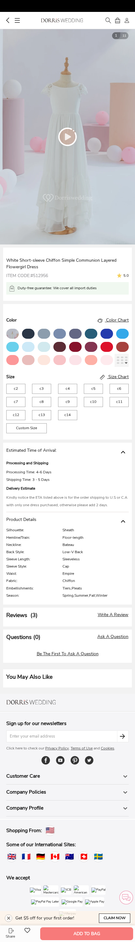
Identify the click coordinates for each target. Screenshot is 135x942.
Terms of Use (82, 748)
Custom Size (26, 427)
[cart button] (117, 20)
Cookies (107, 748)
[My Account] (126, 20)
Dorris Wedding (62, 20)
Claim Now (115, 917)
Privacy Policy (57, 748)
